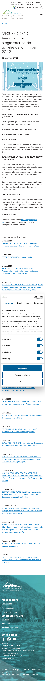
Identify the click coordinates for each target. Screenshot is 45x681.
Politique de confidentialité (11, 675)
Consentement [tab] (7, 303)
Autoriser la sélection (22, 375)
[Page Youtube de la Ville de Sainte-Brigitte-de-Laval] (14, 639)
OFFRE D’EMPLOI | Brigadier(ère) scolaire (18, 257)
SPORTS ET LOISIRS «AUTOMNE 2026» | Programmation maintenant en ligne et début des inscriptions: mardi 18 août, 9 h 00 (20, 271)
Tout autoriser (22, 368)
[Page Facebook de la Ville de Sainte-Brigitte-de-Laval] (3, 639)
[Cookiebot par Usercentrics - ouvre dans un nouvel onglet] (33, 297)
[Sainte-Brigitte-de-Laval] (12, 14)
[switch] (40, 345)
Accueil (4, 23)
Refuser (22, 382)
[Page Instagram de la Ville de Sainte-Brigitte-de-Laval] (9, 639)
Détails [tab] (19, 303)
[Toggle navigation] (41, 14)
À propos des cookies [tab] (34, 303)
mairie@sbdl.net (8, 658)
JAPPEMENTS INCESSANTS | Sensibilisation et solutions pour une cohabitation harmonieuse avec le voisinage (21, 559)
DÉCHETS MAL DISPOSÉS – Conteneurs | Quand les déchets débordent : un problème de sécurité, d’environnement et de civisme (22, 387)
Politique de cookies (30, 675)
